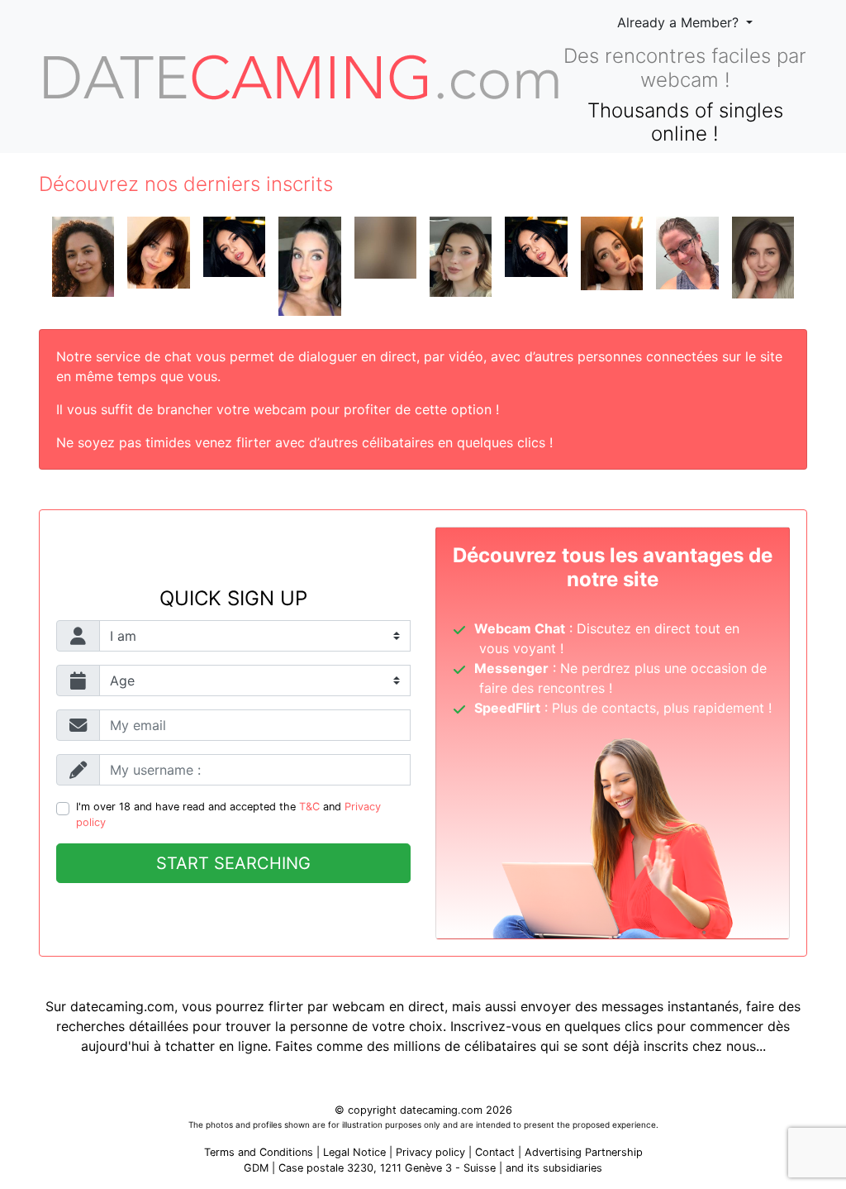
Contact (495, 1152)
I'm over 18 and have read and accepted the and (228, 814)
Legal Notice (356, 1152)
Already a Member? (680, 22)
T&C (309, 806)
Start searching (233, 863)
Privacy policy (430, 1152)
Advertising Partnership (584, 1152)
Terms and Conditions (258, 1152)
